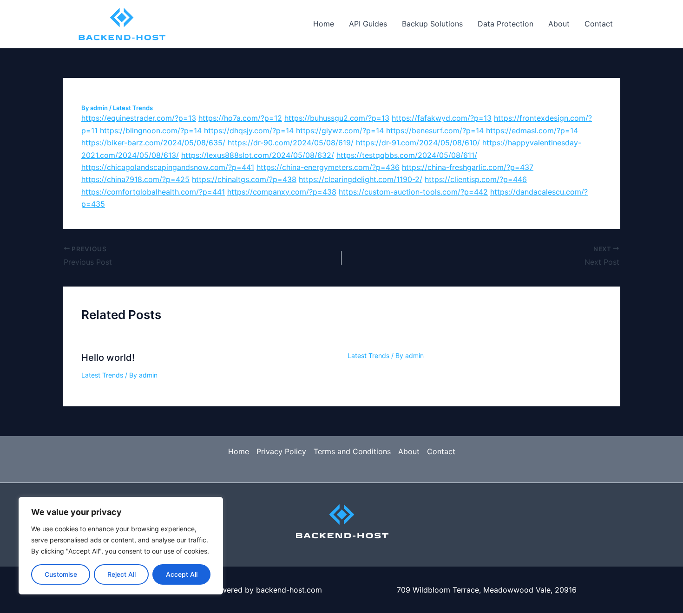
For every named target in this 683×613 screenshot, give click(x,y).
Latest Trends (133, 107)
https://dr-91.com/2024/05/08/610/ (418, 142)
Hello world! (108, 357)
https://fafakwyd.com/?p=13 (442, 118)
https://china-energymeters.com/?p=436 (328, 167)
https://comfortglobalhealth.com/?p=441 (153, 191)
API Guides (368, 23)
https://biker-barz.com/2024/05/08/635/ (153, 142)
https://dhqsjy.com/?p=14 (249, 130)
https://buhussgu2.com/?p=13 (336, 118)
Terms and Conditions (352, 451)
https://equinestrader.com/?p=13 (138, 118)
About (559, 23)
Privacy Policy (281, 451)
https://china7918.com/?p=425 (135, 179)
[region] (121, 545)
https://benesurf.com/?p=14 (435, 130)
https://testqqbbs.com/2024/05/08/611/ (406, 155)
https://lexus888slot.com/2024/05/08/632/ (257, 155)
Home (323, 23)
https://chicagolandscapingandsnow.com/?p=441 (167, 167)
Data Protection (505, 23)
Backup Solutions (432, 23)
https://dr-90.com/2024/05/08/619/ (291, 142)
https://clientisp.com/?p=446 (476, 179)
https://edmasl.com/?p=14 (532, 130)
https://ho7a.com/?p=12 (240, 118)
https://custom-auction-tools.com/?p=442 (413, 191)
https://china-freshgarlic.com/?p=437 (467, 167)
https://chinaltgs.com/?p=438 (244, 179)
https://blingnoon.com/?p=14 (151, 130)
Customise (61, 574)
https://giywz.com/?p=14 (340, 130)
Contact (598, 23)
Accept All (181, 574)
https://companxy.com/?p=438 (281, 191)
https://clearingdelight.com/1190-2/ (360, 179)
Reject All (121, 574)
